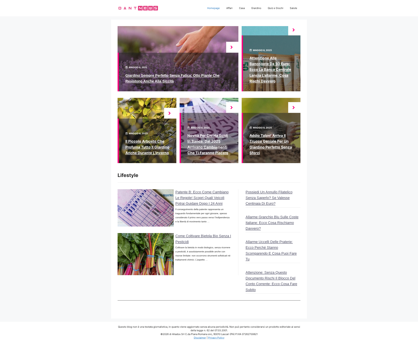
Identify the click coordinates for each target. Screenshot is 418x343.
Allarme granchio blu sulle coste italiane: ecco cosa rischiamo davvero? (272, 222)
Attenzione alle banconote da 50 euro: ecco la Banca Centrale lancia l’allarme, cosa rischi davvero (270, 69)
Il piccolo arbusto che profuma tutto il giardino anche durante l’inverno (147, 147)
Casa (242, 8)
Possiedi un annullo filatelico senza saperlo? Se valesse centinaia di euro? (269, 198)
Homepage (213, 8)
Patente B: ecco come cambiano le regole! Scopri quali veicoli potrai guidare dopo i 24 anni (202, 198)
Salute (293, 8)
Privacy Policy (216, 337)
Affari (229, 8)
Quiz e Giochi (275, 8)
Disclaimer (200, 337)
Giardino (256, 8)
